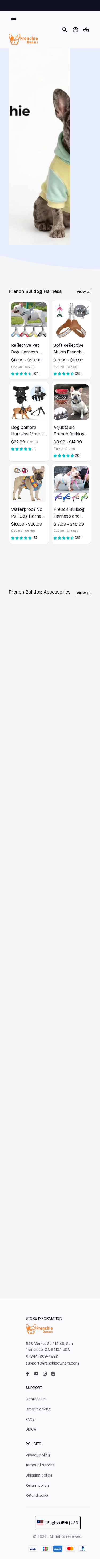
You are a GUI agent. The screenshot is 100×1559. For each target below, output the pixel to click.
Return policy (37, 1485)
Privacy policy (38, 1455)
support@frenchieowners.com (52, 1363)
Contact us (36, 1399)
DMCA (31, 1429)
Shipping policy (39, 1475)
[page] (84, 291)
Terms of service (40, 1465)
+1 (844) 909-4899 (42, 1356)
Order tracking (38, 1409)
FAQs (30, 1419)
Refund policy (37, 1495)
